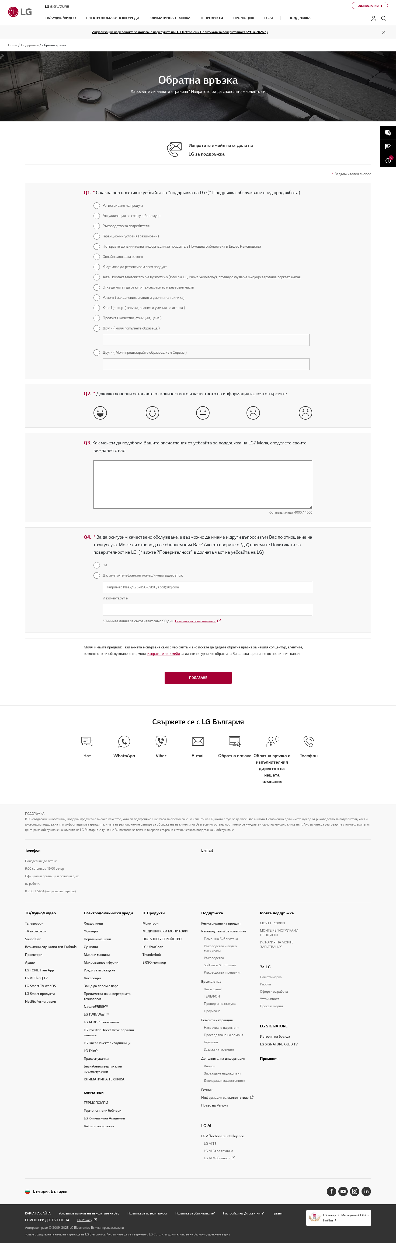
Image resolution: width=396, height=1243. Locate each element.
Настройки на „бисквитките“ (244, 1213)
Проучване (212, 1011)
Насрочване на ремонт (221, 1027)
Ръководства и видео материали (220, 948)
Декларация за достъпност (224, 1080)
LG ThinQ (91, 1050)
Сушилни (91, 946)
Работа (265, 984)
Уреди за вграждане (99, 970)
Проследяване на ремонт (223, 1035)
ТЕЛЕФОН (212, 996)
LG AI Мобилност (217, 1158)
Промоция (269, 1058)
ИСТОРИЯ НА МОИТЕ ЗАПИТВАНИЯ (276, 944)
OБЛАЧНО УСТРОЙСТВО (162, 939)
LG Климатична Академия (104, 1118)
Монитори (150, 923)
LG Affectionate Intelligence (222, 1136)
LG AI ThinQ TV (36, 978)
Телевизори (34, 923)
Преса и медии (271, 1006)
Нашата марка (271, 977)
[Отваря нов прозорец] (331, 1191)
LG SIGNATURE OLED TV (279, 1044)
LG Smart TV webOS (40, 986)
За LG (265, 967)
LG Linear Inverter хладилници (107, 1043)
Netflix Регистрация (40, 1001)
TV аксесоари (35, 931)
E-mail (207, 850)
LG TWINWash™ (96, 1014)
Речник (207, 1089)
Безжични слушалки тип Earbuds (51, 946)
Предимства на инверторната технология (107, 996)
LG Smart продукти (40, 993)
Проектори (33, 954)
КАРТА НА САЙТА (38, 1213)
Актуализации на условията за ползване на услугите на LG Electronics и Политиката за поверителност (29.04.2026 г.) (180, 32)
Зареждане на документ (222, 1073)
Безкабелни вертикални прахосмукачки (103, 1069)
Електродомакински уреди (108, 913)
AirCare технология (99, 1126)
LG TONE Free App (39, 970)
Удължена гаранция (219, 1049)
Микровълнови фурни (101, 962)
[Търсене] (383, 18)
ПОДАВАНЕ (198, 677)
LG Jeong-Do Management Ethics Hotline (346, 1218)
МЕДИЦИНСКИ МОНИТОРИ (165, 931)
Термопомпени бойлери (102, 1110)
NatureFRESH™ (96, 1006)
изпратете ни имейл (163, 653)
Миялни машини (97, 954)
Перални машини (97, 939)
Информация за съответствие (225, 1097)
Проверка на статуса (219, 1003)
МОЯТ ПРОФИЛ (272, 923)
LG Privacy (84, 1220)
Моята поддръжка (277, 913)
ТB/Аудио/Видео (40, 913)
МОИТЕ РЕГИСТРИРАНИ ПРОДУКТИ (279, 932)
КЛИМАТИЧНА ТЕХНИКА (104, 1079)
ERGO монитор (154, 962)
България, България (50, 1191)
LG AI (206, 1125)
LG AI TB (210, 1143)
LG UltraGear (153, 946)
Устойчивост (269, 998)
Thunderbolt (152, 954)
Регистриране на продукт (221, 923)
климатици (93, 1092)
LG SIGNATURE (274, 1026)
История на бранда (275, 1036)
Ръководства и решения (222, 972)
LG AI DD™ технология (101, 1022)
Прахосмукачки (96, 1058)
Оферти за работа (274, 991)
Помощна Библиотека (221, 938)
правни (278, 1213)
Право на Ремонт (214, 1105)
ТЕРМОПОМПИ (96, 1102)
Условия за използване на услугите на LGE (89, 1213)
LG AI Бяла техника (218, 1151)
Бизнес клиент (369, 5)
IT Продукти (154, 913)
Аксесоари (92, 978)
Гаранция (211, 1042)
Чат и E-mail (213, 989)
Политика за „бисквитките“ (195, 1213)
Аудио (30, 962)
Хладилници (93, 923)
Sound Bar (33, 939)
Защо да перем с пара (101, 986)
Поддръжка (212, 913)
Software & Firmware (220, 965)
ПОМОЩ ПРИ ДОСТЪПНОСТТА (47, 1220)
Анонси (209, 1066)
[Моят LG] (373, 18)
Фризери (91, 931)
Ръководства (214, 958)
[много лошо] (305, 413)
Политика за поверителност (195, 621)
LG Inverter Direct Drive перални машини (109, 1033)
